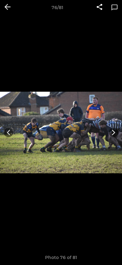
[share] (99, 7)
